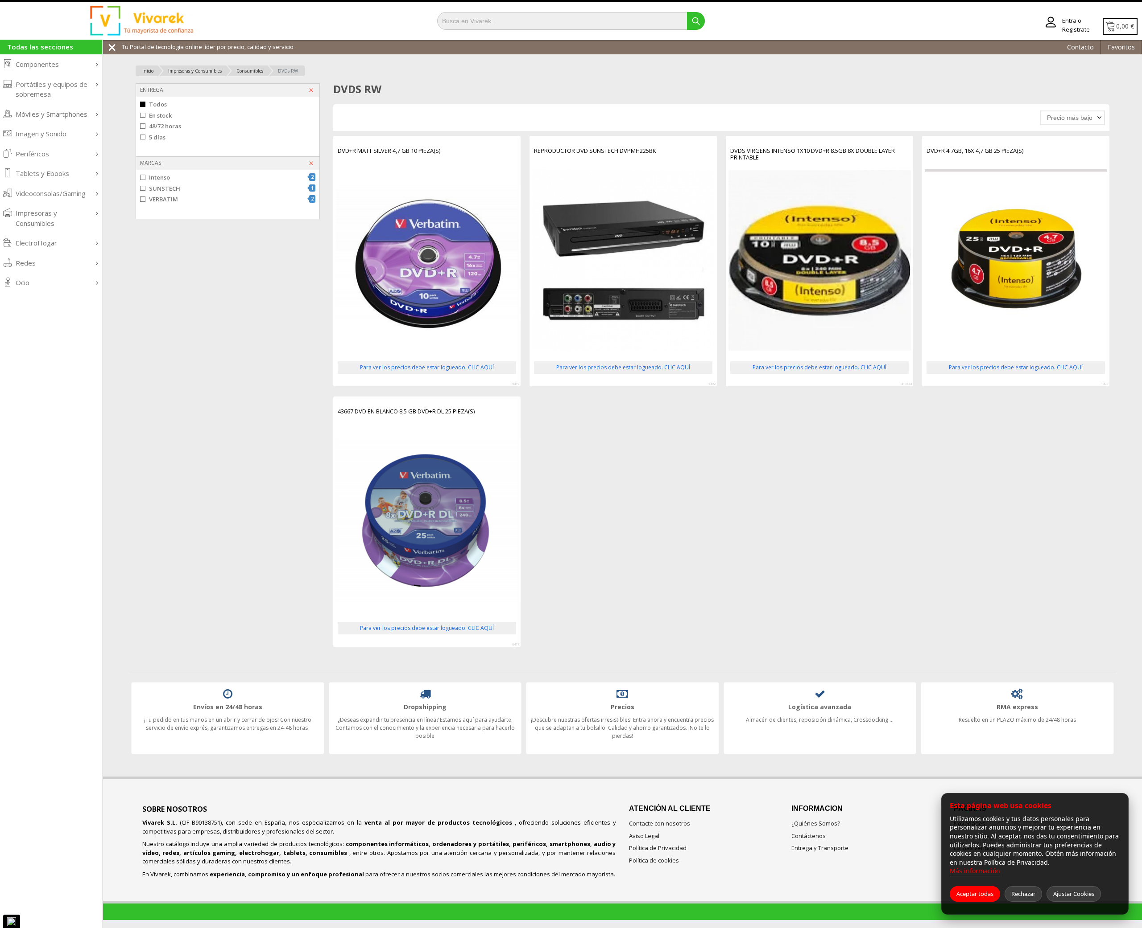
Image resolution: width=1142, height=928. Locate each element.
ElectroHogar (36, 242)
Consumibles (249, 71)
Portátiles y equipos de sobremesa (51, 89)
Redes (26, 262)
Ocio (22, 282)
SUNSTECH (231, 188)
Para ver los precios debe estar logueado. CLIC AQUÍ (427, 367)
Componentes (37, 64)
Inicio (147, 71)
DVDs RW (288, 71)
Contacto (1080, 47)
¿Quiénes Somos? (815, 823)
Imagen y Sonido (41, 133)
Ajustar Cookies (1073, 894)
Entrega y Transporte (819, 848)
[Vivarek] (141, 21)
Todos (158, 104)
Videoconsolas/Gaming (51, 193)
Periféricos (32, 153)
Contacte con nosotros (659, 823)
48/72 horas (165, 126)
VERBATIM (231, 199)
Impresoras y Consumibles (36, 218)
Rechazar (1023, 894)
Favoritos (1121, 47)
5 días (157, 137)
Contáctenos (808, 836)
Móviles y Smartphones (51, 114)
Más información (975, 871)
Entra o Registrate (1076, 24)
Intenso (231, 177)
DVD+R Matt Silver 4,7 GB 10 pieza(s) (389, 151)
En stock (160, 115)
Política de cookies (654, 860)
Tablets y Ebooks (42, 173)
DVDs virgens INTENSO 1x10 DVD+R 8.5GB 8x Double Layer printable (812, 154)
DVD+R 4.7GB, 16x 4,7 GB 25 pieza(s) (975, 151)
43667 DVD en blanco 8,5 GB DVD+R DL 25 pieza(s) (406, 411)
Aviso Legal (644, 836)
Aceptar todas (974, 894)
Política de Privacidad (658, 848)
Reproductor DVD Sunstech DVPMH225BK (595, 151)
